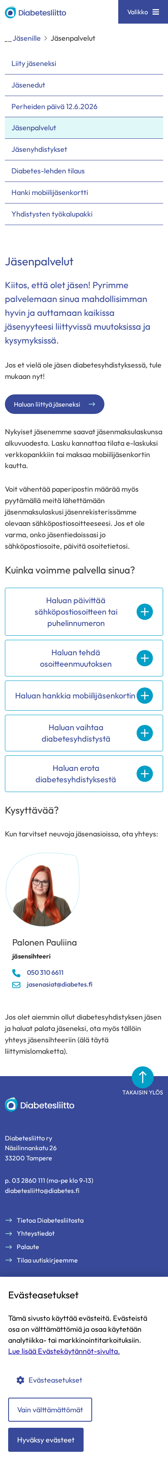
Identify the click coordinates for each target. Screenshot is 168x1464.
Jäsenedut (28, 85)
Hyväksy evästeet (46, 1439)
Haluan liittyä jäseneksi (47, 404)
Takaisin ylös (142, 1092)
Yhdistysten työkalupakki (52, 214)
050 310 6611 (45, 972)
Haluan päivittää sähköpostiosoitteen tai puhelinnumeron (76, 611)
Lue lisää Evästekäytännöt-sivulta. (64, 1351)
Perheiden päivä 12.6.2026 (55, 106)
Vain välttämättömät (50, 1409)
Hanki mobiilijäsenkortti (49, 192)
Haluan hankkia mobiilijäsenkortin (75, 695)
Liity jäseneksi (33, 63)
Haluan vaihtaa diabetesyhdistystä (76, 733)
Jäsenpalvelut (33, 127)
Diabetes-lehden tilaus (48, 170)
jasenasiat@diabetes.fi (60, 984)
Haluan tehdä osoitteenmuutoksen (76, 658)
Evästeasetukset (55, 1380)
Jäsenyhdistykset (39, 149)
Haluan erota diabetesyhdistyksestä (75, 773)
